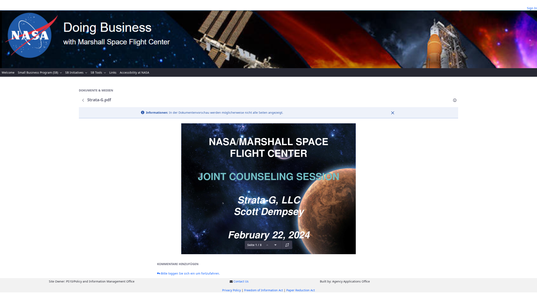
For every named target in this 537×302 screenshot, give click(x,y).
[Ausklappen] (287, 245)
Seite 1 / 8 (254, 245)
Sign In (532, 8)
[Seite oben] (267, 245)
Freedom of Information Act (263, 290)
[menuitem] (8, 72)
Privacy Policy (231, 290)
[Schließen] (392, 112)
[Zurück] (83, 100)
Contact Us (241, 281)
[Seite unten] (275, 245)
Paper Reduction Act (300, 290)
